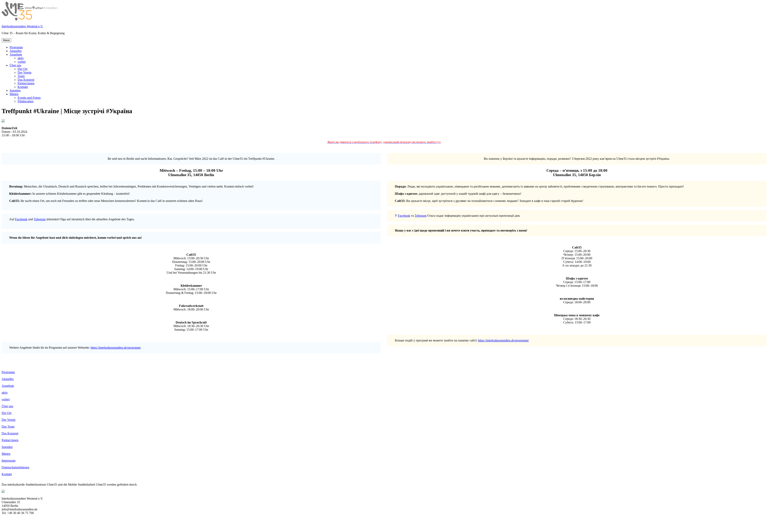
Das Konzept (26, 79)
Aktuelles (16, 51)
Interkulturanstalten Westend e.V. (22, 26)
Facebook (21, 219)
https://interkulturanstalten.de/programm (116, 347)
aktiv (21, 58)
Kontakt (23, 87)
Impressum (8, 460)
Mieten (14, 94)
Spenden (15, 90)
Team (21, 76)
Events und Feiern (29, 97)
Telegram (40, 219)
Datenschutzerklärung (15, 467)
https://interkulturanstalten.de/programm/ (503, 340)
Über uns (15, 65)
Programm (16, 47)
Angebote (16, 54)
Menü (6, 40)
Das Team (8, 426)
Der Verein (24, 72)
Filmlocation (25, 101)
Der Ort (22, 69)
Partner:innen (26, 83)
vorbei (22, 61)
